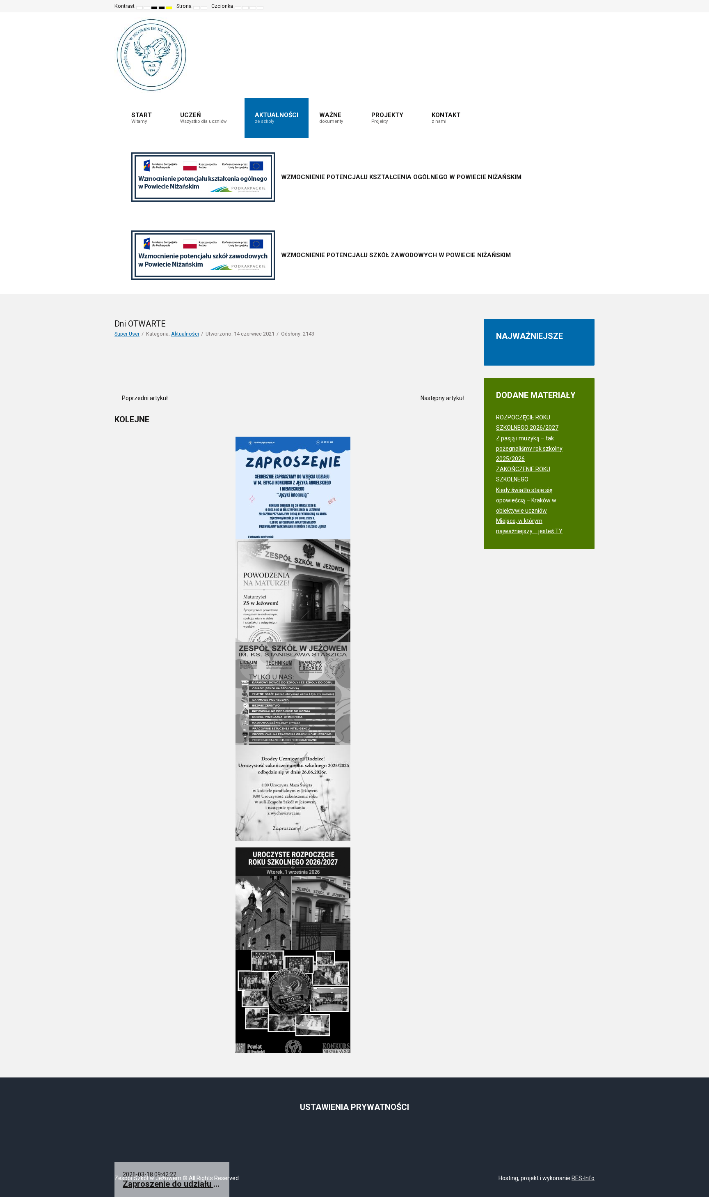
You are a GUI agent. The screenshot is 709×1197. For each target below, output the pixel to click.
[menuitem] (145, 118)
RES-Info (583, 1178)
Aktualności (185, 334)
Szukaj (582, 6)
